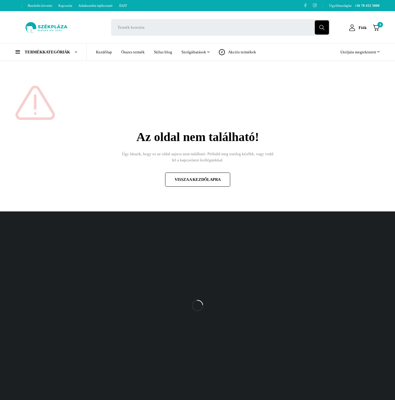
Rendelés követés (40, 5)
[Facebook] (305, 5)
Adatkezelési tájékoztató (95, 5)
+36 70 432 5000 (324, 269)
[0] (376, 27)
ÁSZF (123, 5)
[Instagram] (315, 5)
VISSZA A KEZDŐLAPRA (198, 179)
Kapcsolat (65, 5)
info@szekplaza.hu (326, 282)
